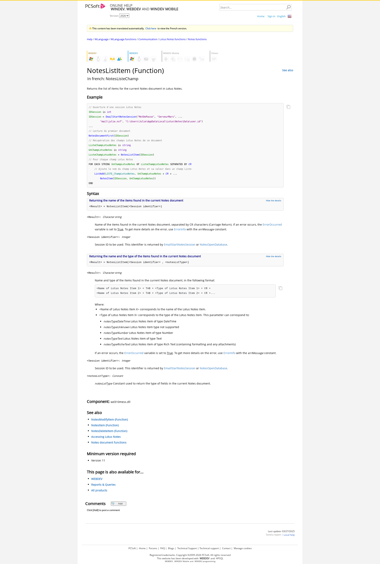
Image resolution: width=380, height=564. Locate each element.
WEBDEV (96, 479)
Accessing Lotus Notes (106, 437)
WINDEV (198, 561)
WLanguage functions (123, 39)
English (281, 16)
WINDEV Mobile (181, 561)
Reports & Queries (103, 484)
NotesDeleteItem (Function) (109, 431)
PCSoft (132, 548)
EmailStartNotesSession (179, 244)
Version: (114, 15)
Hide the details (273, 200)
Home (260, 16)
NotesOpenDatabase (213, 244)
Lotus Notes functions (173, 39)
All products (99, 490)
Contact (226, 548)
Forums (153, 548)
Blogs (171, 548)
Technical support (209, 548)
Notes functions (197, 39)
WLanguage (101, 39)
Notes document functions (108, 442)
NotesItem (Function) (105, 425)
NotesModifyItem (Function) (109, 419)
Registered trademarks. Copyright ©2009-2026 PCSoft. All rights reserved (190, 555)
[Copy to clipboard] (288, 107)
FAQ (162, 548)
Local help (289, 534)
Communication (147, 39)
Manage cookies (243, 548)
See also (287, 70)
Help (89, 39)
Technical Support (187, 548)
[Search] (288, 7)
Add (120, 503)
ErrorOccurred (272, 224)
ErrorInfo (180, 229)
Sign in (271, 16)
